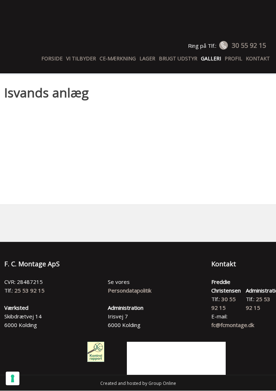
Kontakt (258, 58)
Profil (233, 58)
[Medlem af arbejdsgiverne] (176, 358)
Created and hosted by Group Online (138, 383)
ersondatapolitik (131, 290)
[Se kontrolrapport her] (95, 352)
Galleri (211, 58)
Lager (147, 58)
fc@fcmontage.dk (232, 324)
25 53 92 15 (29, 290)
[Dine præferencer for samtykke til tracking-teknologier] (12, 378)
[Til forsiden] (138, 24)
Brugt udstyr (178, 58)
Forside (52, 58)
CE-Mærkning (118, 58)
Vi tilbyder (81, 58)
